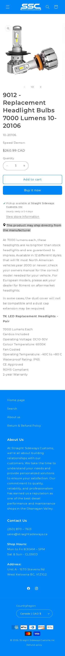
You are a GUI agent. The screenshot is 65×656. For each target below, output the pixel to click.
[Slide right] (41, 87)
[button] (7, 7)
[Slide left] (24, 87)
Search (12, 408)
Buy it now (32, 190)
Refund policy (34, 645)
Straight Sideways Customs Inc (37, 640)
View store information (22, 216)
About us (13, 417)
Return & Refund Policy (24, 425)
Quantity (8, 158)
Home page (16, 400)
